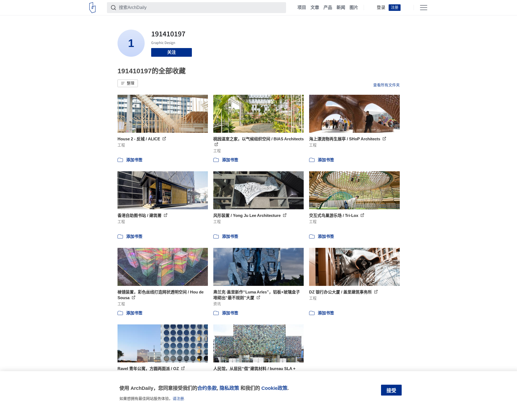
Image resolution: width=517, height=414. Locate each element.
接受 (391, 390)
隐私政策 (229, 388)
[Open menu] (423, 7)
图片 (354, 8)
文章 (314, 8)
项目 (301, 8)
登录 (381, 8)
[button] (128, 83)
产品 (327, 8)
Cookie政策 (274, 388)
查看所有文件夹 (386, 85)
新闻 (341, 8)
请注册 (178, 398)
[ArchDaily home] (92, 7)
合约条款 (207, 388)
